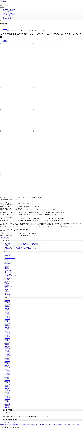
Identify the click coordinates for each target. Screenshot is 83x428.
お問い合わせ (58, 424)
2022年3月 (7, 371)
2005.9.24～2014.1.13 (10, 414)
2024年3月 (7, 339)
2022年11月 (7, 361)
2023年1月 (7, 358)
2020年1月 (7, 407)
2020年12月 (7, 392)
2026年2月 (7, 308)
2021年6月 (7, 384)
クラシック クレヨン (10, 256)
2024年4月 (7, 338)
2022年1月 (7, 374)
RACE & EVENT (10, 17)
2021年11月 (7, 377)
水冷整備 (7, 277)
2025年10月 (7, 313)
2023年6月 (7, 351)
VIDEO (6, 16)
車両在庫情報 (3, 424)
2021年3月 (7, 388)
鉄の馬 (6, 293)
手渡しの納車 (8, 270)
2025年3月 (7, 323)
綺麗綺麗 (5, 29)
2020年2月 (7, 405)
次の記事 (7, 237)
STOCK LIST (9, 9)
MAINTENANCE (10, 13)
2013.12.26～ (8, 412)
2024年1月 (7, 342)
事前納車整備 (8, 263)
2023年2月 (7, 357)
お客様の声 (7, 255)
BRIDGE (8, 11)
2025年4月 (7, 321)
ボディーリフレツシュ (10, 259)
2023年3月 (7, 355)
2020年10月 (7, 395)
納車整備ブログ (23, 424)
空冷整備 (7, 279)
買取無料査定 (9, 424)
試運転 (6, 289)
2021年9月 (7, 380)
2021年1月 (7, 390)
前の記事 (3, 237)
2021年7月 (7, 382)
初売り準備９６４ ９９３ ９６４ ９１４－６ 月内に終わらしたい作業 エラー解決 (26, 243)
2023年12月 (7, 343)
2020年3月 (7, 404)
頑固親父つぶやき (9, 294)
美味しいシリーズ (9, 286)
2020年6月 (7, 400)
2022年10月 (7, 362)
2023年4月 (7, 354)
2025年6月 (7, 319)
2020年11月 (7, 393)
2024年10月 (7, 329)
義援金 (6, 287)
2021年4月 (7, 386)
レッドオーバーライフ (10, 260)
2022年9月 (7, 363)
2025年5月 (7, 320)
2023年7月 (7, 350)
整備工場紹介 (30, 424)
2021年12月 (7, 376)
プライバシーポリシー (66, 424)
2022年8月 (7, 365)
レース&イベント (9, 262)
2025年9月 (7, 315)
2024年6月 (7, 335)
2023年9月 (7, 347)
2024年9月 (7, 331)
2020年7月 (7, 399)
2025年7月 (7, 317)
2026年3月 (7, 306)
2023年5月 (7, 352)
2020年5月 (7, 401)
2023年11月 (7, 344)
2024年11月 (7, 328)
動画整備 (7, 268)
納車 (6, 282)
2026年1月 (7, 309)
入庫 (6, 264)
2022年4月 (7, 370)
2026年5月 (7, 304)
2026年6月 (7, 302)
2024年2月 (7, 340)
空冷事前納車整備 (9, 278)
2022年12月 (7, 359)
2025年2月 (7, 324)
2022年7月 (7, 366)
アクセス (48, 424)
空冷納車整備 (8, 281)
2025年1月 (7, 325)
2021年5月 (7, 385)
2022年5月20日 (6, 40)
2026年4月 (7, 305)
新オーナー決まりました (11, 272)
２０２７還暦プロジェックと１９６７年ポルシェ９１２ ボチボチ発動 (21, 244)
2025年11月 (7, 312)
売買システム (16, 424)
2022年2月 (7, 373)
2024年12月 (7, 327)
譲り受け (7, 290)
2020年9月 (7, 396)
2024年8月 (7, 332)
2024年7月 (7, 334)
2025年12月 (7, 310)
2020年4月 (7, 403)
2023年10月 (7, 346)
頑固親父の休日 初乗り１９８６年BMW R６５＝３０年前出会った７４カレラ (23, 246)
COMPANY (7, 18)
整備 (6, 271)
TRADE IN (8, 10)
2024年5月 (7, 336)
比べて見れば (8, 274)
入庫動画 (7, 266)
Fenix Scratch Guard (9, 254)
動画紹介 (35, 424)
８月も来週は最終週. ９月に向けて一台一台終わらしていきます (20, 247)
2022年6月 (7, 367)
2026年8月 (7, 300)
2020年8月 (7, 397)
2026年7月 (7, 301)
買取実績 (7, 291)
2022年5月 (7, 369)
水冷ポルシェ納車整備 (10, 275)
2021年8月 (7, 381)
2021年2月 (7, 389)
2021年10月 (7, 378)
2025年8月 (7, 316)
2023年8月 (7, 348)
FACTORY (8, 14)
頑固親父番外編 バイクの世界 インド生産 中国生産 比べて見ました (22, 248)
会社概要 (53, 424)
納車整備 (7, 283)
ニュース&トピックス (10, 258)
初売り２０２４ (8, 267)
